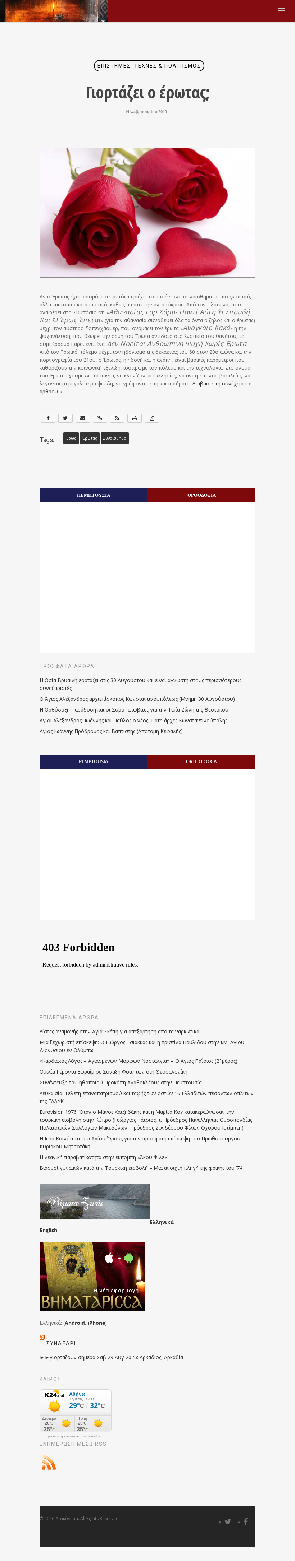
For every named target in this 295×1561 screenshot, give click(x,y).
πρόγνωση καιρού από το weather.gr (75, 1436)
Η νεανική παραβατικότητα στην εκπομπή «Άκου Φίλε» (103, 1157)
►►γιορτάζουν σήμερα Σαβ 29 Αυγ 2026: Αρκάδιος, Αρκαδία (111, 1357)
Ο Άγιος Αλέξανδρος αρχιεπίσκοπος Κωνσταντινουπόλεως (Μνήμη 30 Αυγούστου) (137, 698)
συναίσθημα (114, 438)
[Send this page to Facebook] (48, 418)
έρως (71, 438)
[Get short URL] (100, 418)
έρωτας (89, 438)
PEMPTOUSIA (93, 761)
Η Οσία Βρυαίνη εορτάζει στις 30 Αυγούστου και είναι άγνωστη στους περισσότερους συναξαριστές (140, 684)
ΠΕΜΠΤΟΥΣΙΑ (93, 495)
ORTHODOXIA (201, 761)
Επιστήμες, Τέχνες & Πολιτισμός (149, 66)
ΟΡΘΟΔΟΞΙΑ (201, 495)
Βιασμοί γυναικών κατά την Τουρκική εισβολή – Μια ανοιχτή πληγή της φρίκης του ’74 (141, 1167)
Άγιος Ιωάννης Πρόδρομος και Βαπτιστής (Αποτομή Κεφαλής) (111, 731)
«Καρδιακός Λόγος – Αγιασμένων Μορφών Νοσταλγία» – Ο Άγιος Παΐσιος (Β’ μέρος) (138, 1060)
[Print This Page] (134, 418)
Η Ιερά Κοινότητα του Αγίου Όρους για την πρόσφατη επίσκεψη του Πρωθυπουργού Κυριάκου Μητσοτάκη (140, 1142)
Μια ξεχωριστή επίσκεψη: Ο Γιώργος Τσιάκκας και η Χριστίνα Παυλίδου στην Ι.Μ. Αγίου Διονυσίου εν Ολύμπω (142, 1046)
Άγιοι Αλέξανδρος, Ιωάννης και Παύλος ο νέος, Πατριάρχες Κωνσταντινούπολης (133, 720)
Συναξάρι (61, 1343)
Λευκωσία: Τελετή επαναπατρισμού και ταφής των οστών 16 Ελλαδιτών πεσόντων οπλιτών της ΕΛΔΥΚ (147, 1097)
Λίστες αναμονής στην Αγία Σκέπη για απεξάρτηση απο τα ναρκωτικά (119, 1031)
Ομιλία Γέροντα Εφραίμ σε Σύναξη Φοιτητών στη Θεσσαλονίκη (113, 1071)
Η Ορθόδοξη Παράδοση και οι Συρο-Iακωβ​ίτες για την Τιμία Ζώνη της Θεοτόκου (134, 709)
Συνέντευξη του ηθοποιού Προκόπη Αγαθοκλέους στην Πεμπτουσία (121, 1082)
